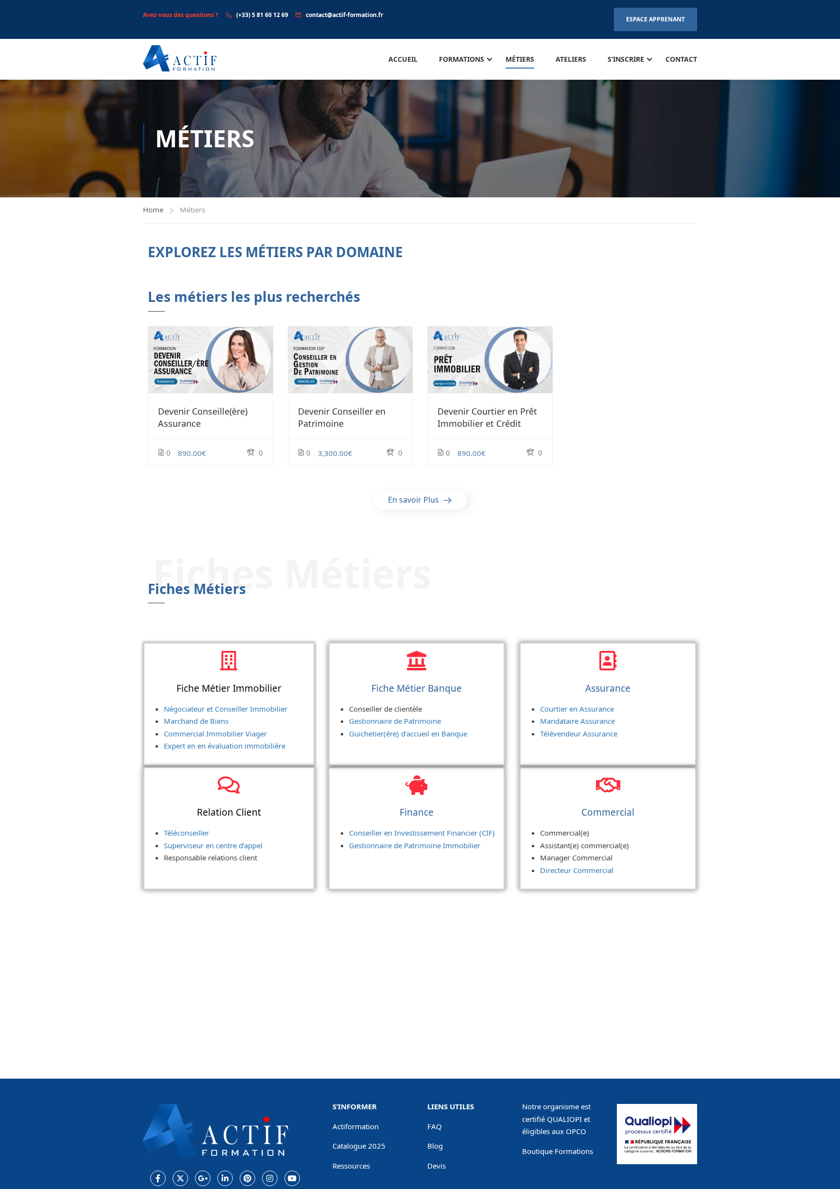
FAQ (434, 1126)
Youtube (292, 1178)
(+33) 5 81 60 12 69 (262, 15)
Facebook (158, 1178)
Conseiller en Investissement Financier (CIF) (422, 833)
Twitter (180, 1178)
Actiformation (355, 1126)
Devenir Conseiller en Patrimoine (341, 417)
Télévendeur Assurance (578, 733)
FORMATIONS (461, 59)
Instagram (270, 1178)
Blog (435, 1146)
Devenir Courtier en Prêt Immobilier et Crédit (487, 417)
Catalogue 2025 (358, 1146)
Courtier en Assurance (577, 709)
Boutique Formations (557, 1151)
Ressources (351, 1166)
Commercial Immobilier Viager (215, 733)
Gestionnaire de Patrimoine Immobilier (414, 845)
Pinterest (247, 1178)
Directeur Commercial (576, 870)
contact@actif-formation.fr (344, 15)
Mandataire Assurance (577, 721)
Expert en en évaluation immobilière (224, 746)
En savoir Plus (414, 499)
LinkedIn (225, 1178)
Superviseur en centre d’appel (213, 845)
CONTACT (681, 59)
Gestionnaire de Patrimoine (395, 721)
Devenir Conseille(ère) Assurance (202, 417)
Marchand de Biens (196, 721)
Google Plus (202, 1178)
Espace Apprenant (655, 19)
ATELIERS (571, 59)
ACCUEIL (403, 59)
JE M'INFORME (210, 359)
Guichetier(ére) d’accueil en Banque (408, 733)
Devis (436, 1166)
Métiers (520, 59)
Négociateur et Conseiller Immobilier (225, 709)
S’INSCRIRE (626, 59)
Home (153, 209)
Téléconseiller (186, 833)
